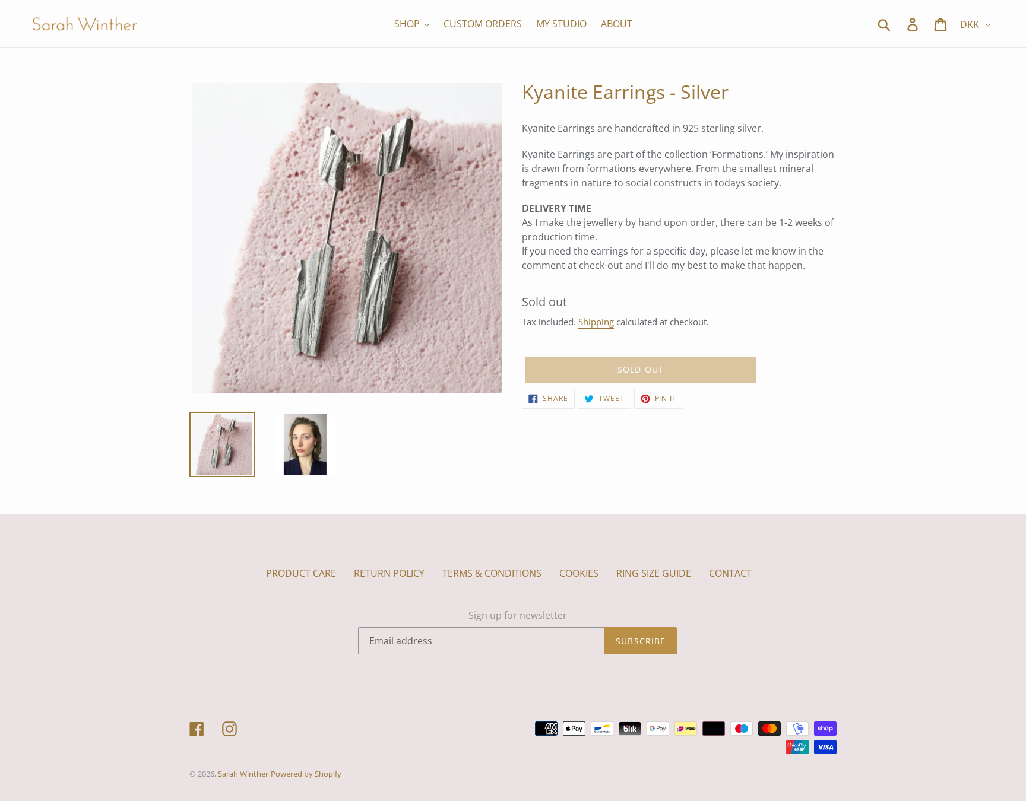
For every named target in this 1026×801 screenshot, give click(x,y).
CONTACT (730, 573)
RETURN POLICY (389, 573)
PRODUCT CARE (301, 573)
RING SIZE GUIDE (653, 573)
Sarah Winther (243, 773)
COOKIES (578, 573)
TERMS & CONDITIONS (492, 573)
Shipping (596, 322)
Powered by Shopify (306, 773)
